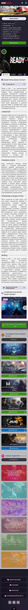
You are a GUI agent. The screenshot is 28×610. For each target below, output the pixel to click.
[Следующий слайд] (25, 308)
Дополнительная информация (11, 287)
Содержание (10, 84)
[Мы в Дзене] (14, 602)
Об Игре (6, 74)
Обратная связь (15, 579)
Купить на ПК (14, 430)
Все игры (13, 339)
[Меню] (22, 3)
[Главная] (6, 3)
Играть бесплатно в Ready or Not (15, 325)
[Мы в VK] (10, 602)
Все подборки (13, 459)
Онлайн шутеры (12, 27)
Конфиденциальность (15, 596)
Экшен (19, 27)
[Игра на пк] (12, 26)
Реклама (15, 585)
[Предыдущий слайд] (3, 308)
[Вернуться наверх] (14, 608)
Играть (20, 74)
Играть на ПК (15, 43)
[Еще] (24, 74)
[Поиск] (26, 3)
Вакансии (15, 590)
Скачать (13, 74)
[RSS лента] (18, 602)
